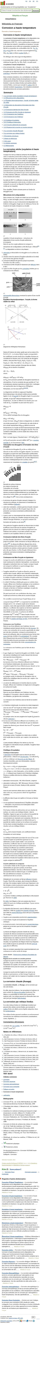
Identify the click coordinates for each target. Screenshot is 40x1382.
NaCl (11, 53)
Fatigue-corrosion (8, 1089)
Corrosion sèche (7, 1250)
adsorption (6, 252)
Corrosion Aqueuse (8, 1261)
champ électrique (17, 912)
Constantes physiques (13, 1022)
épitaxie (17, 504)
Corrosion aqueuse (9, 1081)
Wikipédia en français (19, 1165)
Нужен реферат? (15, 1169)
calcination (6, 1095)
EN (30, 1)
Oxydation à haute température (12, 1209)
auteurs (27, 1165)
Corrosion (6, 1079)
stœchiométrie (32, 917)
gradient (18, 910)
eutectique (6, 73)
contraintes (25, 268)
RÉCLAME (20, 1318)
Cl (8, 53)
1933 (7, 901)
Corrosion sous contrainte (11, 1086)
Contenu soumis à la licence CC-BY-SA (12, 1163)
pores (5, 636)
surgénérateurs (10, 1011)
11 (21, 859)
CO (4, 50)
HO (9, 50)
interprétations (10, 19)
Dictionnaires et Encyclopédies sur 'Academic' (18, 7)
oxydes (21, 53)
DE (33, 1)
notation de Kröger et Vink (19, 618)
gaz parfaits (16, 1025)
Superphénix (19, 87)
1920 (15, 897)
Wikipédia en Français (20, 15)
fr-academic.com (7, 3)
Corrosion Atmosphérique (10, 1273)
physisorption (24, 756)
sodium (30, 85)
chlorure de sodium (20, 992)
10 (9, 543)
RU (26, 1)
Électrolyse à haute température (12, 1236)
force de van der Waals (25, 759)
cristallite (24, 462)
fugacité (15, 396)
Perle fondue (21, 998)
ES (37, 1)
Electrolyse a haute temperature (12, 1223)
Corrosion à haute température (12, 1196)
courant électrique (32, 924)
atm (23, 442)
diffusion (33, 264)
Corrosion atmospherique (10, 1286)
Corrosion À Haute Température (12, 1182)
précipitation (25, 636)
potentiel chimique (28, 910)
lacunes (33, 628)
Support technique (13, 1318)
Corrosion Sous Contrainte (11, 1300)
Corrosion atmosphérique (11, 1084)
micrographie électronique (11, 295)
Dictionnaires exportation (6, 1320)
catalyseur (11, 719)
